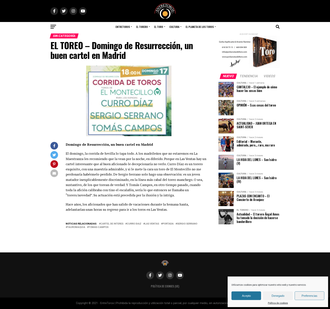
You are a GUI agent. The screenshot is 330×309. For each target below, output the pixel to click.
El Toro (158, 27)
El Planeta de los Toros (200, 27)
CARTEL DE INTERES (111, 224)
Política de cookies (278, 303)
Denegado (278, 295)
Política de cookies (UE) (165, 286)
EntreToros (123, 27)
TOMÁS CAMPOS (98, 227)
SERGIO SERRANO (187, 224)
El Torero (142, 27)
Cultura (174, 27)
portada (168, 224)
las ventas (152, 224)
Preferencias (309, 295)
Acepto (246, 295)
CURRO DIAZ (134, 224)
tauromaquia (76, 227)
